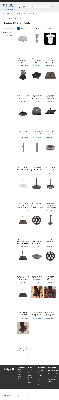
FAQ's (39, 379)
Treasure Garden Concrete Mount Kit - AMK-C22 (23, 350)
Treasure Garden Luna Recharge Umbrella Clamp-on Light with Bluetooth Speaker (50, 171)
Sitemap (35, 395)
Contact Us (52, 14)
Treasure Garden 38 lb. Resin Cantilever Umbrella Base (23, 96)
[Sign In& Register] (52, 6)
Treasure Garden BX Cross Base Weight (50, 133)
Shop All (6, 14)
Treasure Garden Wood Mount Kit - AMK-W (37, 314)
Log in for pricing (23, 65)
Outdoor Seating (29, 14)
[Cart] (55, 6)
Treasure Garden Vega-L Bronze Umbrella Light (37, 241)
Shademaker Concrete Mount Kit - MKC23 (23, 60)
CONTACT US (52, 368)
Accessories (42, 14)
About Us (20, 376)
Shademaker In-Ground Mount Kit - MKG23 (36, 60)
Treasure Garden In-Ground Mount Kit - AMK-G (50, 314)
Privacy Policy (21, 395)
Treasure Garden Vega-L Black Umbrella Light (50, 277)
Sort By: (38, 28)
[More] (22, 14)
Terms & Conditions (29, 395)
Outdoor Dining (16, 14)
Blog (19, 378)
